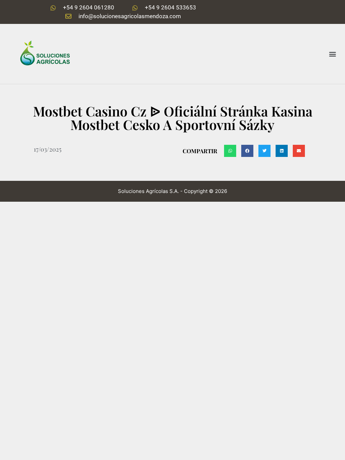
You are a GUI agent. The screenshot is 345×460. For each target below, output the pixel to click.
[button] (332, 53)
